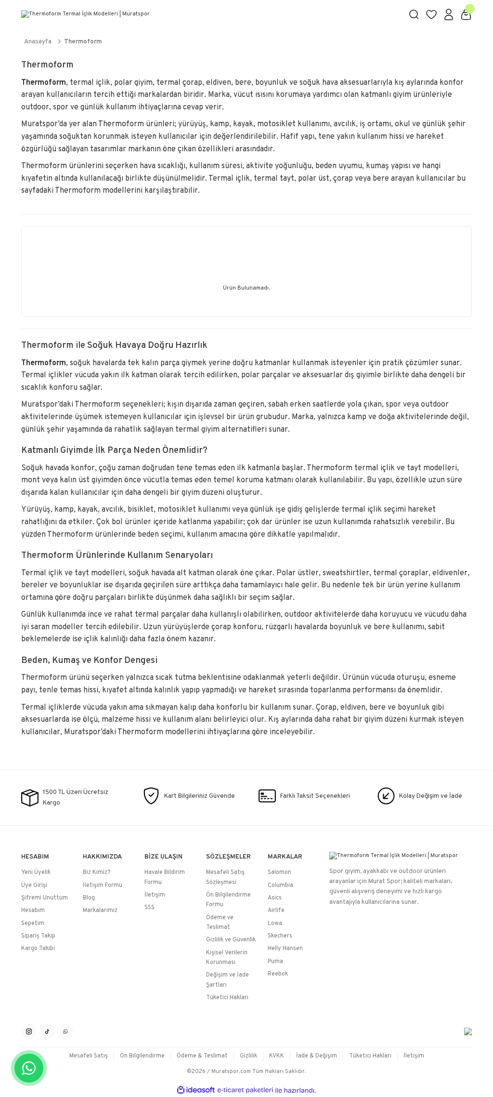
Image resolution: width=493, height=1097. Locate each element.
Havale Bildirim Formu (164, 877)
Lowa (275, 923)
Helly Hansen (285, 948)
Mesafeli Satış (88, 1056)
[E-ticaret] (245, 1090)
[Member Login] (448, 14)
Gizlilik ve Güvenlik (231, 940)
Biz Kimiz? (96, 872)
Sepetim (32, 923)
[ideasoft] (196, 1090)
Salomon (279, 872)
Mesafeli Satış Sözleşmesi (225, 877)
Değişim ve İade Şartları (227, 980)
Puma (275, 961)
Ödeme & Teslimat (202, 1056)
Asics (275, 898)
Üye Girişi (34, 885)
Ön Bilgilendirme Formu (228, 900)
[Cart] (466, 14)
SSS (149, 908)
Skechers (280, 936)
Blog (89, 898)
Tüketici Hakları (227, 998)
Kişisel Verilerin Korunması (226, 957)
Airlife (276, 910)
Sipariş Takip (38, 936)
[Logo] (209, 14)
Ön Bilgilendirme (142, 1056)
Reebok (278, 974)
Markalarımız (100, 910)
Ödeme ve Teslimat (220, 922)
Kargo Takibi (38, 948)
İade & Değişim (316, 1056)
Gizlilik (248, 1056)
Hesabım (33, 910)
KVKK (276, 1056)
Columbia (280, 885)
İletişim (154, 895)
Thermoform (83, 42)
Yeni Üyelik (36, 872)
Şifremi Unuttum (44, 898)
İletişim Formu (102, 885)
